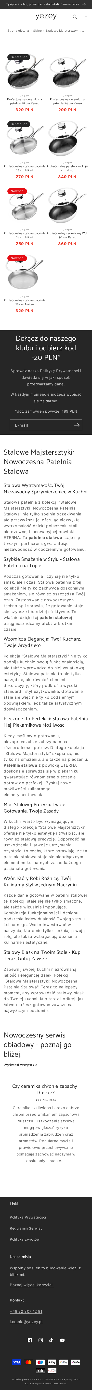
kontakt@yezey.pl (26, 1321)
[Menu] (6, 17)
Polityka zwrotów (25, 1239)
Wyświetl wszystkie (21, 1065)
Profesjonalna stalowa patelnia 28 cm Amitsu (24, 302)
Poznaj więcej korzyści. (32, 1285)
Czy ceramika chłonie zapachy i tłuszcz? (46, 1089)
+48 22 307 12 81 (26, 1311)
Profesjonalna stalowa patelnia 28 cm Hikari (24, 168)
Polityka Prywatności (28, 1217)
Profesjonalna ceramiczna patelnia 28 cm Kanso (24, 101)
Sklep (37, 30)
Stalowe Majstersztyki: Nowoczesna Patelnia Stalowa (65, 30)
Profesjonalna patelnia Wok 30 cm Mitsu (67, 168)
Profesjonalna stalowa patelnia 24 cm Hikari (24, 235)
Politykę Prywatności (59, 370)
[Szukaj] (75, 17)
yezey (25, 1379)
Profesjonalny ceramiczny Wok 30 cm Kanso (67, 235)
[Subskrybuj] (76, 425)
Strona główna (18, 30)
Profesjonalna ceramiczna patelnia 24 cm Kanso (67, 101)
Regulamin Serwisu (26, 1228)
